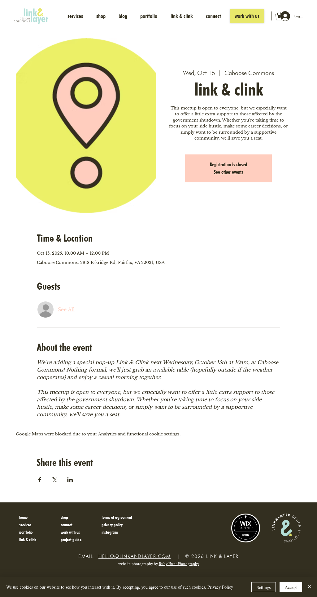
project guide (71, 539)
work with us (70, 532)
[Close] (309, 587)
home (23, 517)
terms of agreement (117, 517)
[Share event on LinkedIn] (70, 479)
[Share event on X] (55, 479)
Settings (264, 587)
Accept (291, 587)
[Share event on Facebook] (40, 479)
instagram (110, 532)
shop (64, 517)
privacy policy (112, 524)
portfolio (26, 532)
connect (66, 524)
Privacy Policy (220, 587)
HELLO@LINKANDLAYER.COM (134, 556)
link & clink (27, 539)
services (25, 524)
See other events (228, 172)
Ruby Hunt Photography (179, 564)
